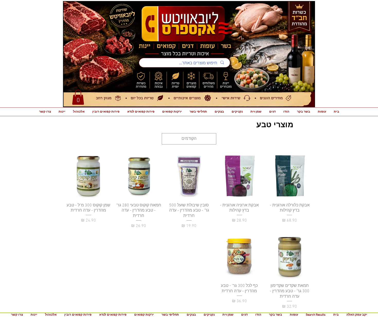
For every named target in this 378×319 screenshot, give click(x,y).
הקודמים (189, 138)
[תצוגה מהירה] (289, 176)
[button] (78, 97)
